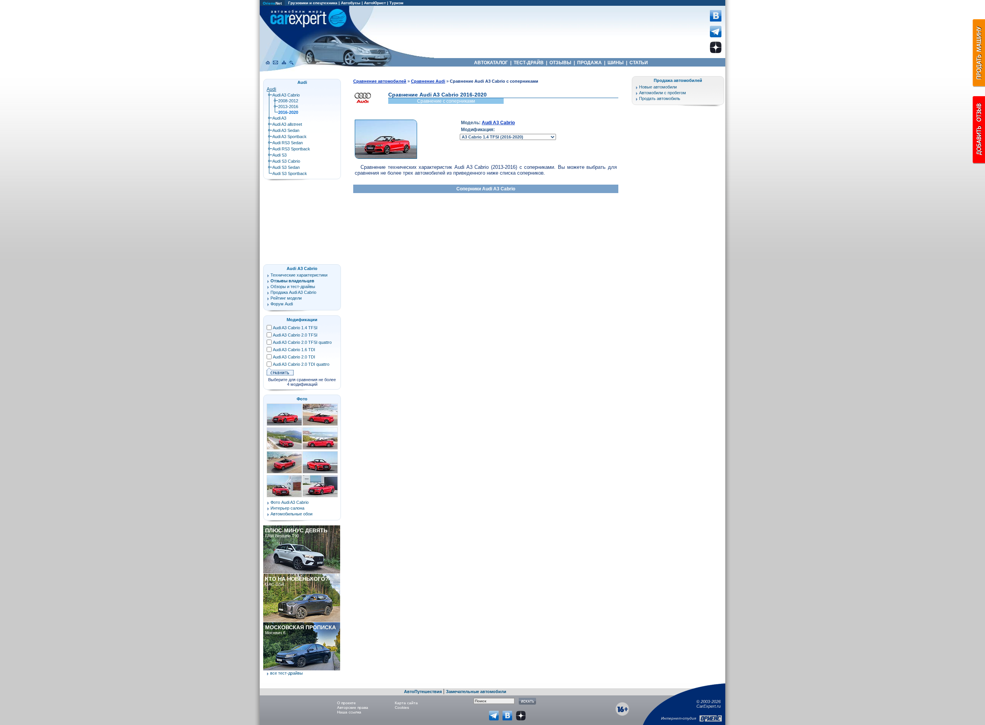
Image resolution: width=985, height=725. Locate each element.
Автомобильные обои (291, 514)
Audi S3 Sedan (286, 167)
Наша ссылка (349, 712)
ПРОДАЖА (589, 62)
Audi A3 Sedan (285, 130)
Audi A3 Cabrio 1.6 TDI (294, 349)
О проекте (346, 703)
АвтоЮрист (375, 3)
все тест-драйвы (286, 673)
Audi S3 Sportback (289, 173)
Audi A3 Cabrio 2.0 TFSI (295, 335)
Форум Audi (281, 304)
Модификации (302, 319)
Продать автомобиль (659, 98)
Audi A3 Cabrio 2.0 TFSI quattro (302, 342)
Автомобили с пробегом (662, 92)
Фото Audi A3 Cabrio (289, 502)
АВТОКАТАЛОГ (491, 62)
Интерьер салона (287, 508)
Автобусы (351, 3)
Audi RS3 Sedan (287, 142)
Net (272, 3)
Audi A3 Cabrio (498, 122)
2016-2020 (288, 112)
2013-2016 (288, 106)
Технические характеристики (298, 275)
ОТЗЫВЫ (560, 62)
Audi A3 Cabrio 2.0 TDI (294, 357)
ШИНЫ (615, 62)
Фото (302, 399)
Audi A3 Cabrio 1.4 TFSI (295, 327)
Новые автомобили (658, 87)
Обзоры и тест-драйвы (292, 286)
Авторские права (352, 707)
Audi (271, 89)
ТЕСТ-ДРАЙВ (529, 62)
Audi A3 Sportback (289, 136)
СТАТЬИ (638, 62)
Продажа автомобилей (678, 80)
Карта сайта (406, 703)
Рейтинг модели (286, 298)
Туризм (396, 3)
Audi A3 (279, 118)
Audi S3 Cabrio (286, 161)
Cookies (402, 707)
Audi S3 (279, 155)
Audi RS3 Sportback (291, 149)
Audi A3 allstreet (287, 124)
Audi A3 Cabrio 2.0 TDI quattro (301, 364)
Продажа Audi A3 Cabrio (293, 292)
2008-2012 (288, 100)
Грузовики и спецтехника (312, 3)
